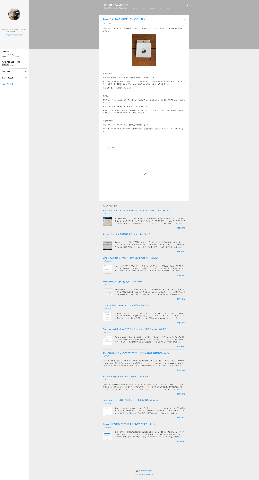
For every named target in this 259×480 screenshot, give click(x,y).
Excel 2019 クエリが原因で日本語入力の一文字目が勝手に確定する (130, 400)
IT (160, 8)
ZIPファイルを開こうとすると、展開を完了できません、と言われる (131, 258)
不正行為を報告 (7, 84)
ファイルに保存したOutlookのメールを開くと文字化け (125, 305)
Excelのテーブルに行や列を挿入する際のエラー (122, 282)
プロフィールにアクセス (14, 36)
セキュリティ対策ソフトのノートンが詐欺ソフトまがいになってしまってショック (136, 210)
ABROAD (153, 8)
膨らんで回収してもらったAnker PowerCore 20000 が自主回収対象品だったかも (136, 353)
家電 (113, 148)
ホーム (135, 8)
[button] (183, 19)
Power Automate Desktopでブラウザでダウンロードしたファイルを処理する (134, 329)
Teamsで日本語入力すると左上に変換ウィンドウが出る (126, 376)
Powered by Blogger (145, 471)
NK (14, 24)
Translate (18, 56)
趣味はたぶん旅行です (116, 4)
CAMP (143, 8)
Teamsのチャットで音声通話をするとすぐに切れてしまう (126, 234)
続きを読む (181, 228)
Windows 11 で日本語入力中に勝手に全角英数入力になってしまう (130, 424)
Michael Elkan (149, 474)
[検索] (187, 5)
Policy (167, 8)
